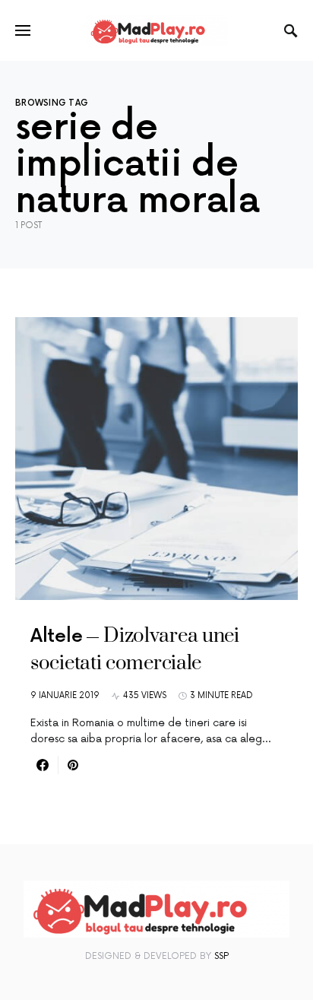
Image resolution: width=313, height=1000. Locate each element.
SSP (221, 956)
